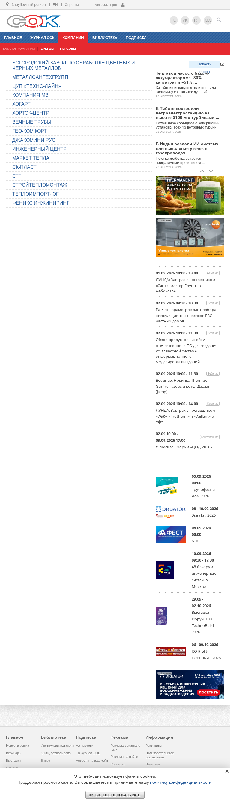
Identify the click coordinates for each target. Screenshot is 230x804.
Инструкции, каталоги (57, 745)
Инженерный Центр (39, 149)
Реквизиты (154, 745)
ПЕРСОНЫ (68, 48)
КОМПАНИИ (73, 38)
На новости (84, 745)
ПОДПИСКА (136, 38)
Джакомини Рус (33, 140)
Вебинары (13, 753)
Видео (45, 760)
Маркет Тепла (30, 158)
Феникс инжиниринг (40, 203)
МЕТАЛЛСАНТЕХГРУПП (40, 77)
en (55, 5)
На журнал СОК (88, 753)
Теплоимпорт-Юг (35, 194)
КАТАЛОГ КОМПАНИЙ (19, 48)
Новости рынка (204, 65)
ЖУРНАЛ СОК (42, 38)
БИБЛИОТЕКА (104, 38)
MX (208, 20)
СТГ (16, 176)
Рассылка (118, 764)
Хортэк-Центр (30, 113)
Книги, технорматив (56, 753)
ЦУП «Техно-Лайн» (36, 86)
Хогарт (21, 104)
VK (185, 20)
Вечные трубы (31, 122)
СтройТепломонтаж (39, 185)
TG (173, 20)
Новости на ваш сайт (92, 760)
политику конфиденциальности (180, 782)
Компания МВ (30, 95)
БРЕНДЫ (47, 48)
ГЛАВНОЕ (13, 38)
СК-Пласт (24, 167)
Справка (72, 5)
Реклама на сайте (124, 756)
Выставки (13, 760)
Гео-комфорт (29, 131)
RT (196, 20)
